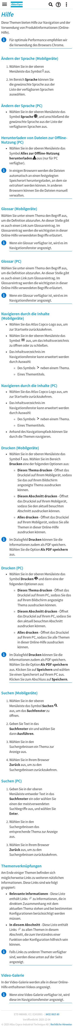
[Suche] (51, 4)
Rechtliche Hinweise (61, 1024)
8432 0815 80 (52, 1014)
